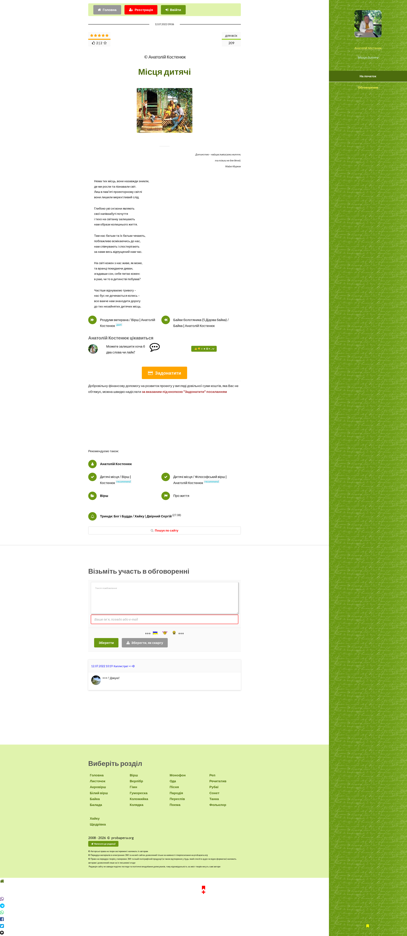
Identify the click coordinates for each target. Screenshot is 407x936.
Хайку (95, 818)
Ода (173, 781)
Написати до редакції (105, 844)
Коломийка (139, 799)
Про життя (181, 496)
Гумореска (139, 793)
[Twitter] (203, 926)
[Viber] (203, 899)
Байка (95, 799)
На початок (368, 76)
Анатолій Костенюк (368, 48)
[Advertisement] (164, 426)
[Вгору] (203, 932)
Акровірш (98, 787)
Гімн (133, 787)
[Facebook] (203, 919)
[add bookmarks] (203, 889)
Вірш (104, 496)
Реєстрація (144, 10)
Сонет (214, 793)
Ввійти (175, 10)
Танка (214, 799)
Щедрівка (98, 824)
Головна (110, 10)
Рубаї (213, 787)
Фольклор (217, 805)
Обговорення (368, 87)
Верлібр (136, 781)
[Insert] (155, 633)
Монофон (178, 775)
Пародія (176, 793)
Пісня (174, 787)
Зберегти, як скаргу (147, 643)
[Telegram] (203, 905)
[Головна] (203, 881)
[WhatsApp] (203, 912)
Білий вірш (99, 793)
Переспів (177, 799)
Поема (175, 805)
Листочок (97, 781)
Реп (212, 775)
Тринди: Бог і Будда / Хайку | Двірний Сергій (136, 516)
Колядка (136, 805)
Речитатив (217, 781)
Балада (96, 805)
